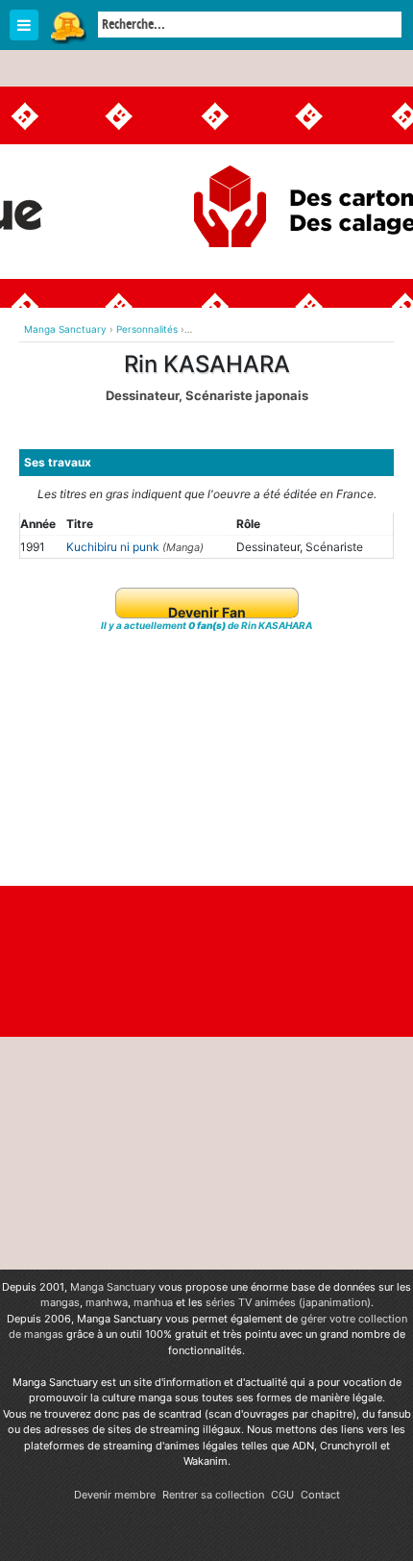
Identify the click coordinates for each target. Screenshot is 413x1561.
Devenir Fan (207, 612)
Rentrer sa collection (213, 1494)
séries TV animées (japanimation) (288, 1302)
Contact (320, 1494)
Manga (67, 26)
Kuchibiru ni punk (112, 547)
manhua (153, 1302)
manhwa (106, 1302)
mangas (60, 1302)
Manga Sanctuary (113, 1287)
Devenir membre (115, 1494)
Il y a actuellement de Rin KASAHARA (206, 625)
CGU (282, 1494)
